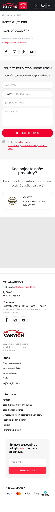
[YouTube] (32, 52)
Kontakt (6, 399)
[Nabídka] (49, 5)
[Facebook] (6, 52)
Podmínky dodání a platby (14, 419)
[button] (36, 5)
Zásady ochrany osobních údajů (17, 404)
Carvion (5, 15)
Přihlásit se (27, 470)
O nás (5, 378)
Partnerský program (12, 429)
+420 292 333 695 (15, 31)
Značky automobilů (12, 363)
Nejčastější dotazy (11, 383)
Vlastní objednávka (11, 368)
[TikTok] (23, 52)
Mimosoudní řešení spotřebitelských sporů (22, 414)
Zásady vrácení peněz (13, 409)
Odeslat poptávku (27, 133)
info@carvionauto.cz (14, 42)
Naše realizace (9, 373)
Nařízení (6, 424)
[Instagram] (14, 52)
